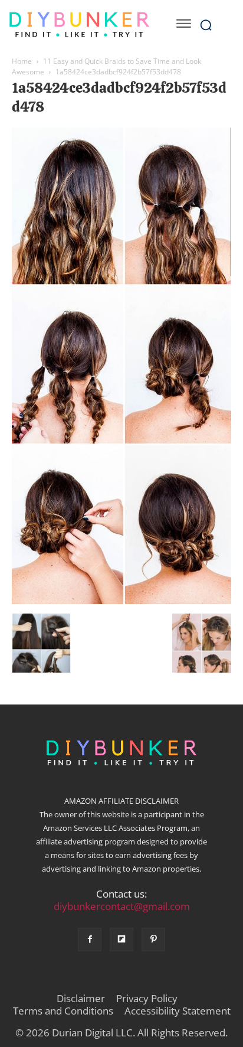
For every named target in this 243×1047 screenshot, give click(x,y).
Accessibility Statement (177, 1011)
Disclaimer (81, 998)
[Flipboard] (121, 939)
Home (22, 61)
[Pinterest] (153, 939)
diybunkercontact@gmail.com (122, 906)
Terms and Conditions (63, 1011)
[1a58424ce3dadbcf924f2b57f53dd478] (121, 601)
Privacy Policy (147, 998)
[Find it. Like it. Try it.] (79, 25)
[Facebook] (89, 939)
